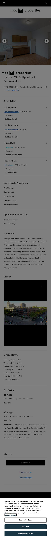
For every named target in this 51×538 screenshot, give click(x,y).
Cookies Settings (25, 520)
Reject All (25, 527)
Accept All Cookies (25, 533)
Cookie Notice (10, 515)
